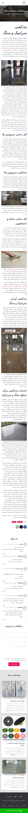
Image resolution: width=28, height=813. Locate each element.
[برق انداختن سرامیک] (14, 766)
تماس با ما (24, 805)
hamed (20, 556)
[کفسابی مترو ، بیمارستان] (14, 688)
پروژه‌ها (3, 805)
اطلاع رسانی (8, 796)
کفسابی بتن (6, 288)
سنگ (16, 208)
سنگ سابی (20, 521)
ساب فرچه (10, 515)
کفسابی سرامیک (12, 50)
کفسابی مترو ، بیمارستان (17, 701)
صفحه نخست (10, 805)
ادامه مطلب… (8, 710)
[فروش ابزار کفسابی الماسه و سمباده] (14, 727)
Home (20, 796)
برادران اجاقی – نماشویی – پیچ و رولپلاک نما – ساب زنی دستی (14, 801)
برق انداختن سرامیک (18, 777)
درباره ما (17, 805)
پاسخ (3, 554)
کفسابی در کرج (23, 286)
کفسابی (14, 521)
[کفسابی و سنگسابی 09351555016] (23, 3)
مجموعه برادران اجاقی (13, 269)
